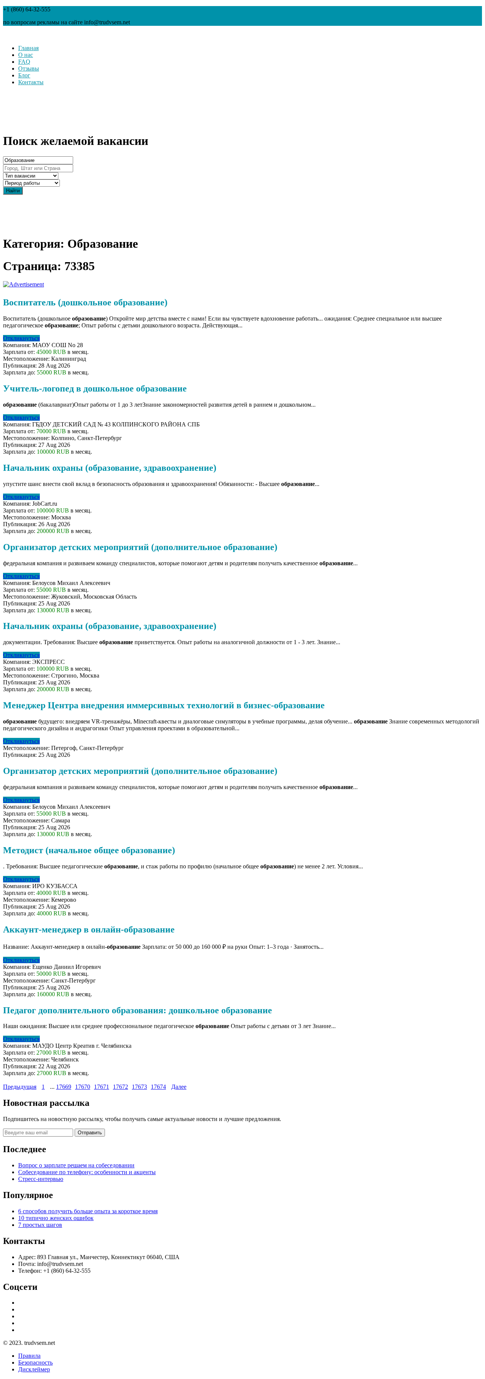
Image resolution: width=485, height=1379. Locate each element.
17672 (120, 1086)
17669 (63, 1086)
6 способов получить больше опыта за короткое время (88, 1211)
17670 (82, 1086)
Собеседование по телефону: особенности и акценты (87, 1172)
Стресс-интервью (40, 1179)
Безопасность (35, 1362)
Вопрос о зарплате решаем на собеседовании (76, 1165)
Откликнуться (21, 338)
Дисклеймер (34, 1369)
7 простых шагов (40, 1225)
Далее (178, 1086)
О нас (25, 55)
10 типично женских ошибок (56, 1218)
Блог (24, 75)
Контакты (31, 82)
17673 (139, 1086)
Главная (28, 48)
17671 (101, 1086)
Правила (29, 1355)
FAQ (24, 61)
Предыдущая (19, 1086)
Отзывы (28, 68)
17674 (158, 1086)
